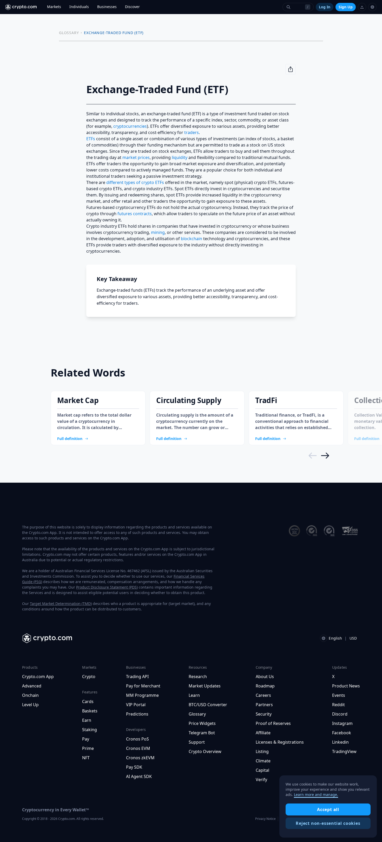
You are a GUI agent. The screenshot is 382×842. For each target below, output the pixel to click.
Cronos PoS (137, 739)
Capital (262, 770)
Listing (262, 751)
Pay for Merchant (143, 685)
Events (338, 695)
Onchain (30, 695)
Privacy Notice (265, 819)
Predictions (137, 714)
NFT (86, 757)
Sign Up (346, 6)
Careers (263, 695)
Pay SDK (134, 767)
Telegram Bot (202, 732)
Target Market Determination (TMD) (61, 603)
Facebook (341, 732)
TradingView (344, 751)
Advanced (31, 685)
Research (198, 676)
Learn (194, 695)
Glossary (197, 714)
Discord (339, 714)
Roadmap (265, 685)
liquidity (179, 157)
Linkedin (340, 742)
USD (353, 638)
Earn (86, 720)
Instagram (342, 723)
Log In (324, 6)
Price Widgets (202, 723)
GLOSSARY (69, 33)
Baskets (89, 710)
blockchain (191, 238)
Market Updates (205, 685)
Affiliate (263, 732)
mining (158, 232)
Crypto (88, 676)
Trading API (137, 676)
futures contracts (134, 213)
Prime (88, 748)
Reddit (338, 704)
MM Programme (142, 695)
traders (191, 132)
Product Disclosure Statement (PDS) (107, 587)
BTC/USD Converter (208, 704)
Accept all (328, 809)
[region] (328, 806)
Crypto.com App (38, 676)
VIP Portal (136, 704)
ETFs (90, 139)
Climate (263, 760)
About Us (265, 676)
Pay (85, 739)
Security (264, 714)
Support (197, 742)
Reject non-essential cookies (328, 823)
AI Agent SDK (139, 776)
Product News (346, 685)
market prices (136, 157)
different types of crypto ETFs (135, 182)
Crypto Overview (205, 751)
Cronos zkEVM (140, 757)
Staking (89, 729)
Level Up (30, 704)
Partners (264, 704)
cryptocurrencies (130, 126)
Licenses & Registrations (280, 742)
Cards (88, 701)
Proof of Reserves (273, 723)
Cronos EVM (138, 748)
